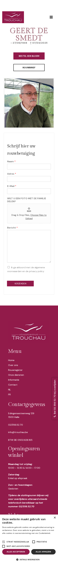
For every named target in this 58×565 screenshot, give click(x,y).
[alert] (29, 540)
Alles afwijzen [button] (43, 551)
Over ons (13, 365)
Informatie (13, 379)
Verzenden (20, 283)
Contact (12, 384)
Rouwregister (15, 370)
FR (9, 394)
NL (9, 389)
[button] (29, 560)
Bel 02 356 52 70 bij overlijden (54, 397)
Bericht (12, 227)
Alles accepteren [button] (16, 551)
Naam (11, 161)
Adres (11, 173)
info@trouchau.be (18, 432)
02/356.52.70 (15, 424)
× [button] (55, 518)
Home (11, 360)
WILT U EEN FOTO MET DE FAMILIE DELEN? (26, 200)
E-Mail (11, 186)
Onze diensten (16, 374)
